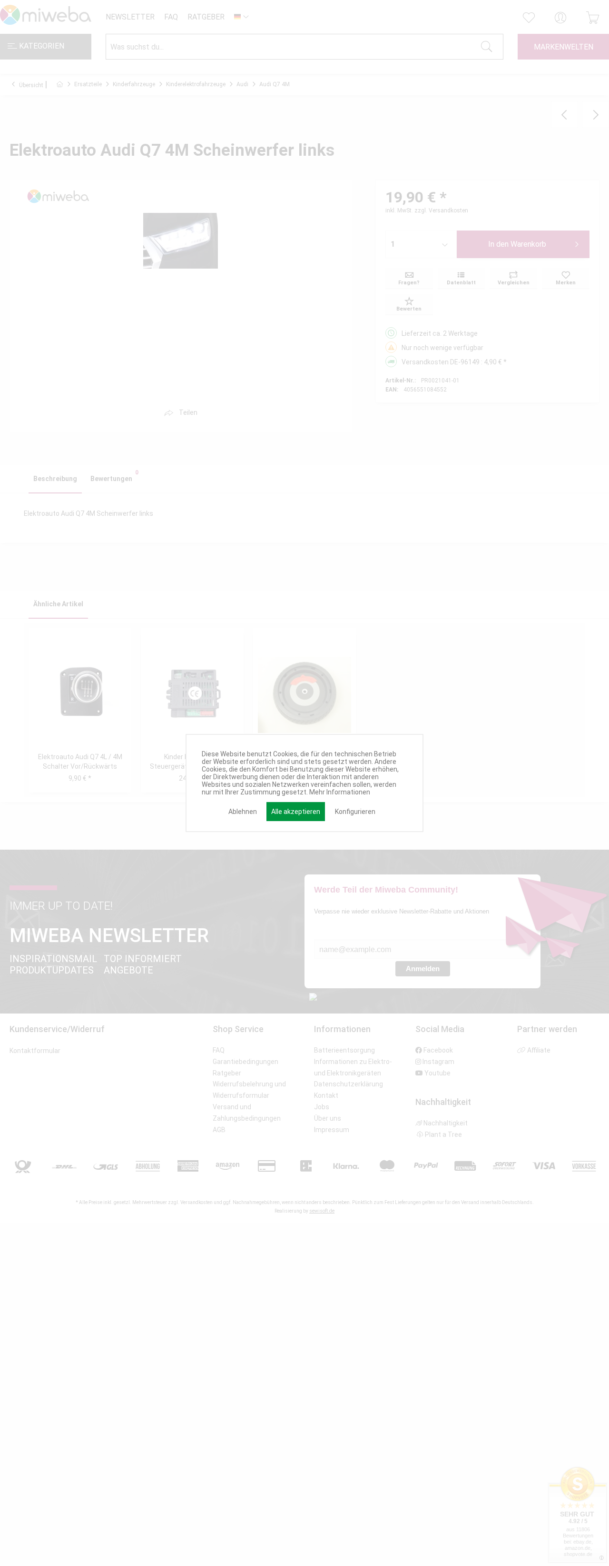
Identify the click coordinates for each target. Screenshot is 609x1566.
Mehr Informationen (339, 792)
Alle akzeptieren (295, 811)
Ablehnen (242, 811)
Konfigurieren (355, 811)
